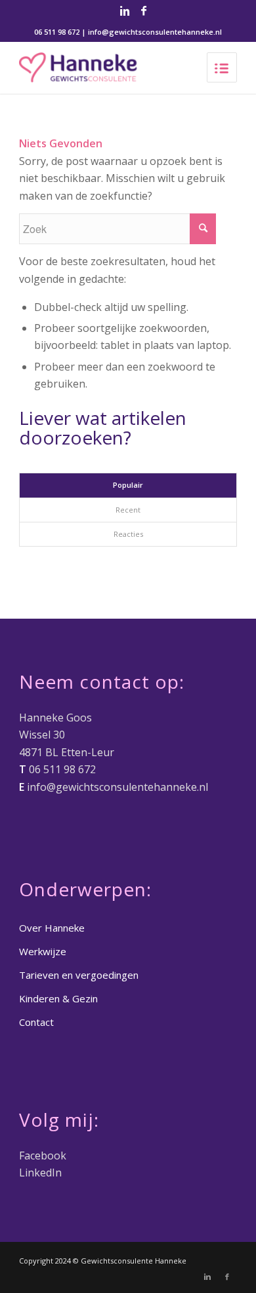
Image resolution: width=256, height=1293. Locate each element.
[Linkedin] (125, 10)
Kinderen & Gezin (58, 998)
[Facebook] (144, 10)
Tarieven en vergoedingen (79, 974)
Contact (36, 1022)
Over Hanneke (52, 927)
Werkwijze (42, 951)
